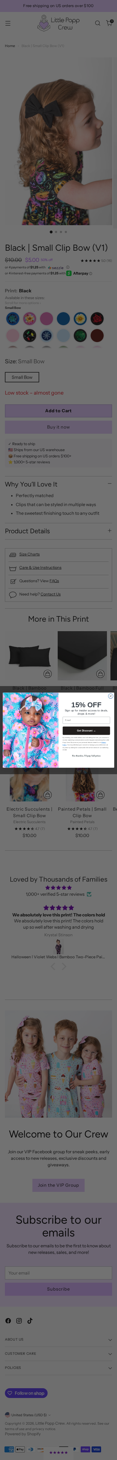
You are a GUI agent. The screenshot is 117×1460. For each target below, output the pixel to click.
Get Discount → (86, 730)
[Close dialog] (110, 695)
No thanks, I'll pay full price (86, 756)
